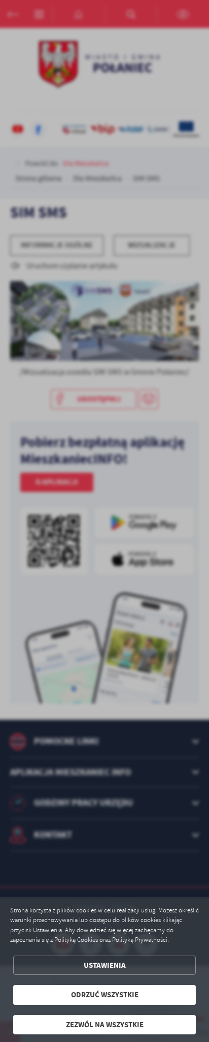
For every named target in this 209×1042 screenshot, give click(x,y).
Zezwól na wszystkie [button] (105, 1025)
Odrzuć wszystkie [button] (104, 995)
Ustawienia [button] (105, 965)
